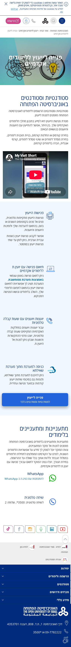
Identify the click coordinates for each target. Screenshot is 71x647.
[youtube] (63, 529)
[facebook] (19, 529)
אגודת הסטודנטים (53, 559)
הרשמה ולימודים (58, 576)
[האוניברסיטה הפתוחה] (46, 20)
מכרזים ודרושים (59, 592)
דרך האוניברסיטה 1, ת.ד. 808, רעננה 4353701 (34, 624)
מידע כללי (63, 600)
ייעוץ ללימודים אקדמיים (28, 30)
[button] (33, 21)
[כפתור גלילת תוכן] (65, 539)
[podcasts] (41, 529)
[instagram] (30, 529)
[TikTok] (8, 529)
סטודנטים (63, 584)
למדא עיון (24, 547)
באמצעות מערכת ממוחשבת (26, 279)
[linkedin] (52, 529)
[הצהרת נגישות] (65, 639)
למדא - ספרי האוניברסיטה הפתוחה (53, 549)
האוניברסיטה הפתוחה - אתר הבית (54, 30)
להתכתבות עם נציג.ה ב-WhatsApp (24, 478)
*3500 (37, 632)
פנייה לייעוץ (35, 399)
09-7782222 (53, 632)
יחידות (65, 568)
